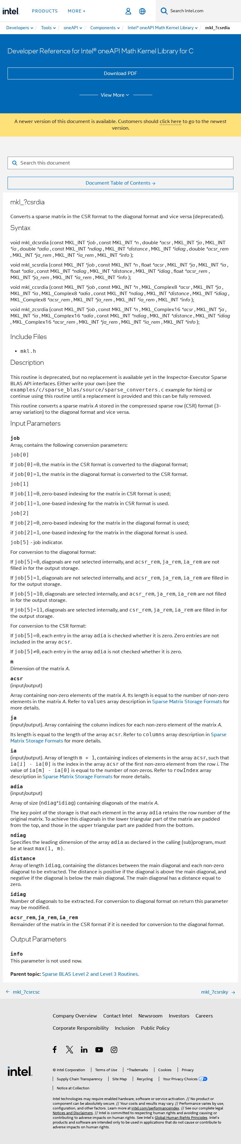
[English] (142, 11)
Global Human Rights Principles (181, 1117)
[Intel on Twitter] (70, 1050)
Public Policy (155, 1028)
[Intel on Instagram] (114, 1050)
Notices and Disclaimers (73, 1112)
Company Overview (75, 1016)
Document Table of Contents (118, 183)
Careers (204, 1016)
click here (170, 121)
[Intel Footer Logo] (20, 1071)
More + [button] (77, 11)
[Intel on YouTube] (99, 1050)
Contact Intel (117, 1016)
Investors (179, 1016)
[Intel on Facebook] (55, 1050)
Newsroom (150, 1016)
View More (113, 95)
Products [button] (45, 11)
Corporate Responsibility (81, 1028)
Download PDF (120, 73)
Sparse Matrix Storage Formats (187, 702)
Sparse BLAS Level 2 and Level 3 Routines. (90, 974)
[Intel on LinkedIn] (84, 1050)
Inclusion (125, 1028)
